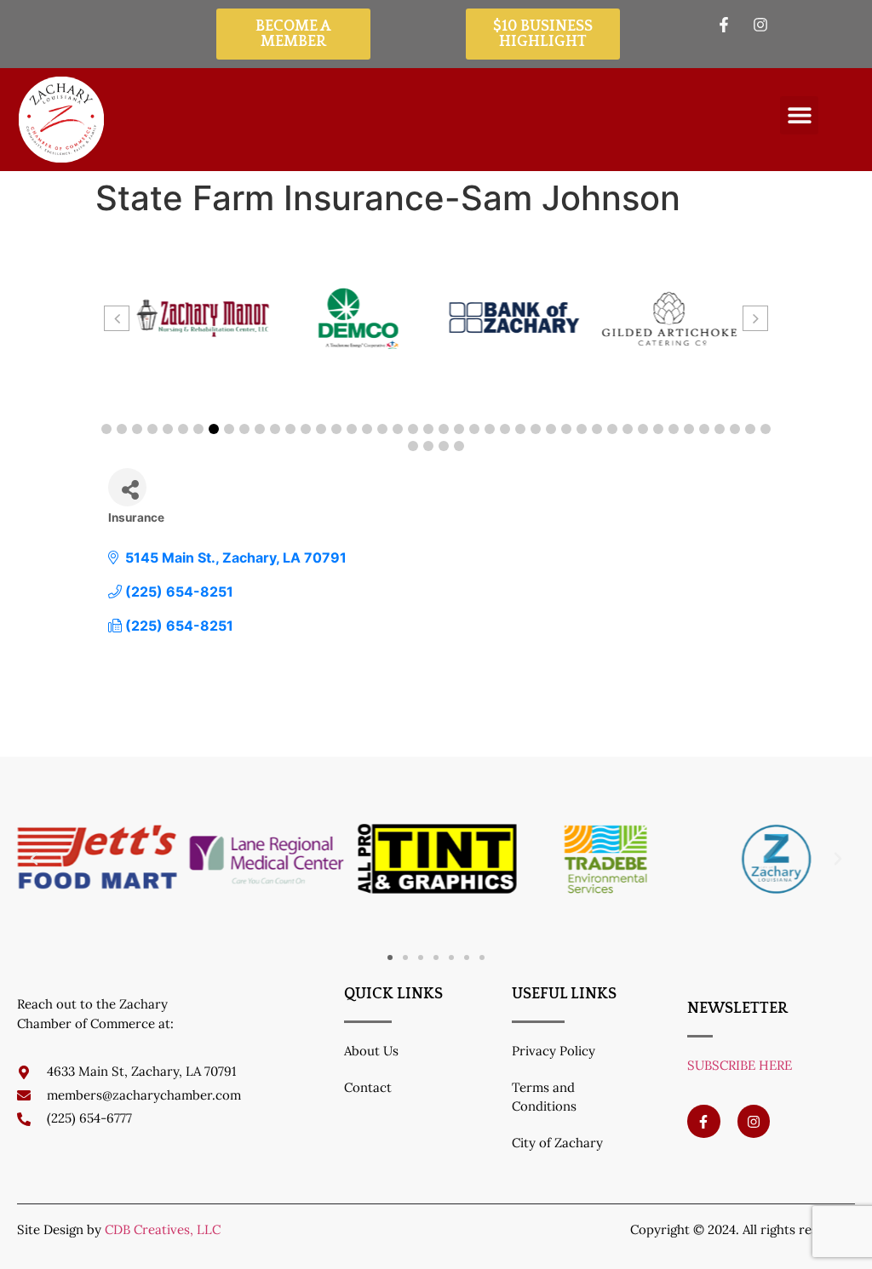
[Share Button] (127, 487)
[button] (799, 115)
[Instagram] (753, 1121)
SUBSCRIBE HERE (739, 1065)
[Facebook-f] (703, 1121)
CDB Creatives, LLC (163, 1229)
